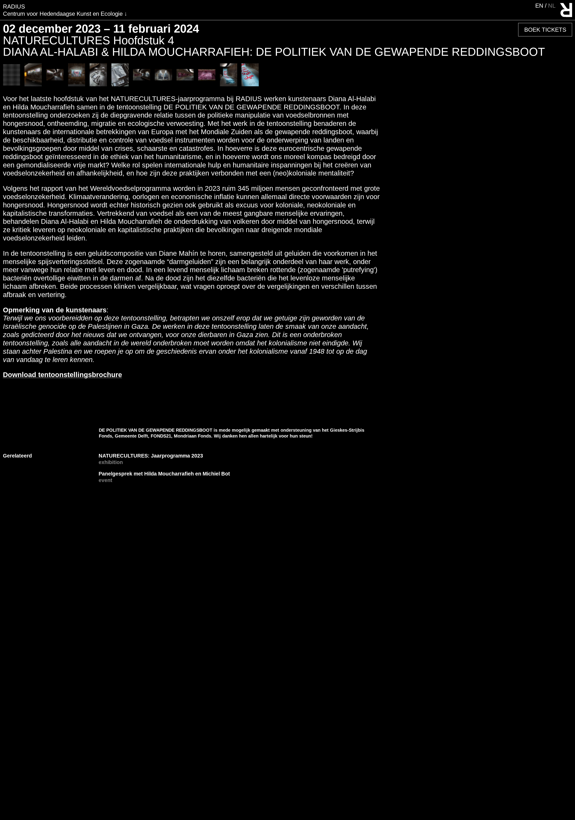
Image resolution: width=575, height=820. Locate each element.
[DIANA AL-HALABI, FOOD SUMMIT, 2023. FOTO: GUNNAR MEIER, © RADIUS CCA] (33, 84)
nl (551, 5)
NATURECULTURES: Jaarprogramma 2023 (151, 456)
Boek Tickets (545, 30)
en (540, 5)
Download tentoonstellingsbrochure (62, 375)
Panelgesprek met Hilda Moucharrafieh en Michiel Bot (164, 474)
